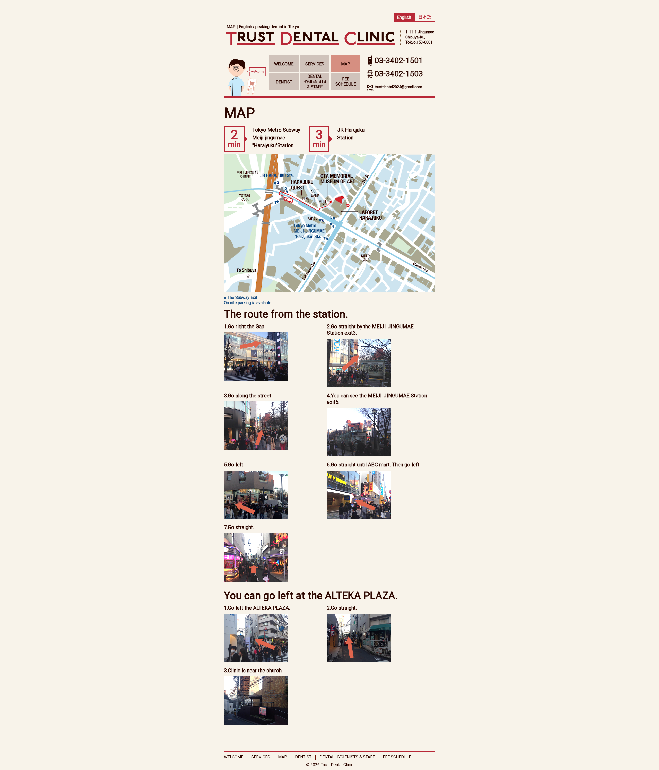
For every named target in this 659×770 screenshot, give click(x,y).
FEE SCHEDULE (345, 82)
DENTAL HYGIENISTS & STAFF (314, 81)
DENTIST (284, 82)
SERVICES (314, 64)
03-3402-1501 (399, 60)
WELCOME (283, 64)
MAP (345, 64)
